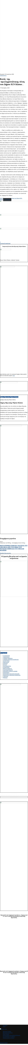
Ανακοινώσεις (3, 75)
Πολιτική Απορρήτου (8, 1032)
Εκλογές (5, 664)
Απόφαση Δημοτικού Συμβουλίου (11, 659)
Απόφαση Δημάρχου (7, 658)
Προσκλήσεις (6, 672)
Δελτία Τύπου (6, 660)
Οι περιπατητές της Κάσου (9, 1036)
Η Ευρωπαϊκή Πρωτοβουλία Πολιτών (11, 1035)
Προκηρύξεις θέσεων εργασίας (10, 671)
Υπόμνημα (5, 676)
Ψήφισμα (5, 677)
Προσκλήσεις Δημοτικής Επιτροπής (11, 673)
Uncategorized (6, 655)
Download (7, 199)
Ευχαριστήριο (6, 667)
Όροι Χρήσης (6, 1034)
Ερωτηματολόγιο (7, 666)
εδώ (14, 375)
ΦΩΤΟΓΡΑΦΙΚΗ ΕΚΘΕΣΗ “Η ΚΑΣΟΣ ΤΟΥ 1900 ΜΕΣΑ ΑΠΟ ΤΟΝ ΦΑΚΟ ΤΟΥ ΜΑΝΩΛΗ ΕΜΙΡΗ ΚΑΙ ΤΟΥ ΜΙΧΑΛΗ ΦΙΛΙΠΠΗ (13, 548)
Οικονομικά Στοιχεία (8, 670)
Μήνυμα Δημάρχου (7, 668)
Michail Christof (3, 1042)
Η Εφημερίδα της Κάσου (8, 1038)
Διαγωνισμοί (6, 662)
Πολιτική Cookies (7, 1031)
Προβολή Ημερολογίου (5, 553)
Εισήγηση (5, 663)
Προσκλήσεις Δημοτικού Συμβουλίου (11, 675)
